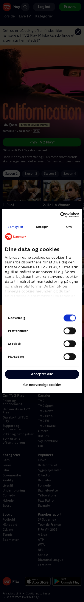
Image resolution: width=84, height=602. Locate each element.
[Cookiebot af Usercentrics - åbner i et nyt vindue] (60, 215)
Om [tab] (69, 227)
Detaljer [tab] (42, 227)
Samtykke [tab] (15, 227)
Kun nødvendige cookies (42, 385)
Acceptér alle (42, 374)
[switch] (70, 330)
